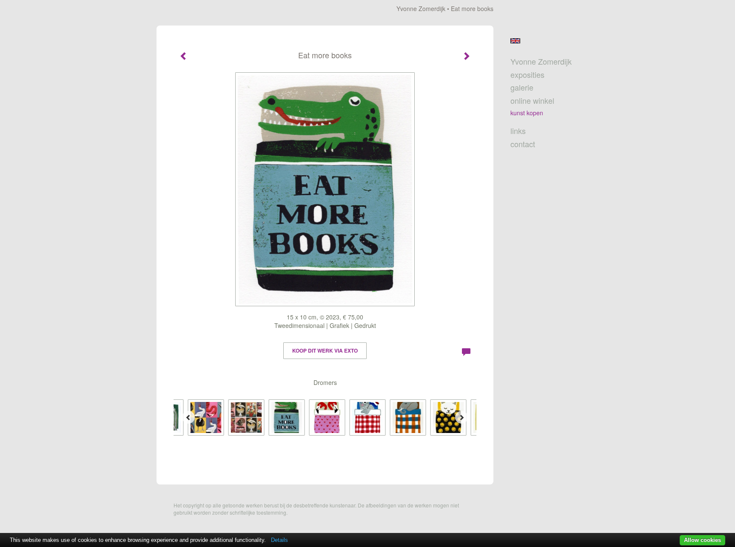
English (515, 40)
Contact (522, 144)
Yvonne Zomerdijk (420, 8)
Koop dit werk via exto (325, 350)
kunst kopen (526, 112)
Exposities (527, 74)
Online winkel (532, 100)
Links (518, 130)
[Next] (461, 417)
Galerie (521, 87)
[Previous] (188, 417)
